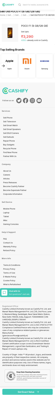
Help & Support (9, 232)
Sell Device (7, 202)
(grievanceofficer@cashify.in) (15, 335)
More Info (6, 258)
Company (6, 164)
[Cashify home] (9, 5)
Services (6, 111)
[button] (27, 392)
